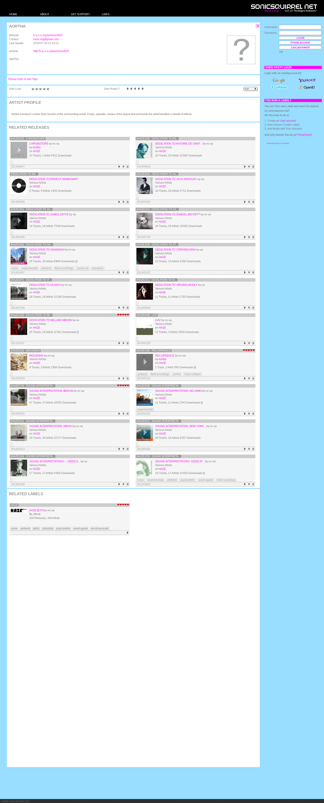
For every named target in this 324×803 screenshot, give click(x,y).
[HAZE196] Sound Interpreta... (33, 456)
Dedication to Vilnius (45, 284)
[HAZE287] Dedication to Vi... (31, 279)
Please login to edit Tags (23, 79)
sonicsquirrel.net (273, 143)
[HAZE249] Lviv (147, 315)
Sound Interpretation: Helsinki (178, 390)
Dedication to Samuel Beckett (177, 214)
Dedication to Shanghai (46, 249)
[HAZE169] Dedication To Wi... (31, 315)
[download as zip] (123, 167)
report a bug (271, 10)
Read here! (305, 134)
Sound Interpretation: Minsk (50, 426)
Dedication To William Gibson (50, 320)
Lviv (158, 320)
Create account (300, 42)
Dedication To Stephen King (175, 249)
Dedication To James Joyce (49, 214)
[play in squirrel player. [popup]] (251, 89)
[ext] (40, 510)
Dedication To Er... (24, 174)
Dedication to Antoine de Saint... (178, 143)
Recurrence (164, 355)
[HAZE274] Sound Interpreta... (33, 385)
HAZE (36, 151)
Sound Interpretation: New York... (180, 426)
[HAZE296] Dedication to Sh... (31, 244)
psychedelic (188, 479)
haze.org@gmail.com (46, 39)
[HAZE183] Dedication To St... (157, 244)
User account (288, 120)
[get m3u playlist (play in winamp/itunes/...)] (128, 167)
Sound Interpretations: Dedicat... (179, 461)
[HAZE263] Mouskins (25, 350)
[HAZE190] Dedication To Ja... (31, 209)
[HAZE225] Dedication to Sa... (157, 209)
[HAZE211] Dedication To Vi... (157, 279)
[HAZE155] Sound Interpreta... (159, 456)
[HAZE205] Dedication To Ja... (157, 174)
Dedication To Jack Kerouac (176, 179)
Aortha (37, 147)
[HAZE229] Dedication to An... (157, 138)
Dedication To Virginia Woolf (176, 284)
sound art (82, 268)
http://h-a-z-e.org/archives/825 (51, 51)
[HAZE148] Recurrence (154, 350)
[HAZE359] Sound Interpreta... (159, 385)
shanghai (97, 268)
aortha (177, 374)
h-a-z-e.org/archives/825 (48, 35)
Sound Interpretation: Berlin (51, 390)
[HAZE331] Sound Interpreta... (159, 421)
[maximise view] (258, 26)
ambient (46, 268)
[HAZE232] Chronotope (28, 138)
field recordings (64, 268)
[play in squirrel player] (19, 150)
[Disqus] (131, 594)
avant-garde (206, 479)
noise (14, 268)
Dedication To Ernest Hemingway (53, 179)
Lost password (300, 47)
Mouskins (36, 355)
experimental (29, 268)
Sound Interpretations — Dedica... (54, 461)
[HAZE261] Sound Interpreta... (33, 421)
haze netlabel (192, 374)
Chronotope (38, 143)
